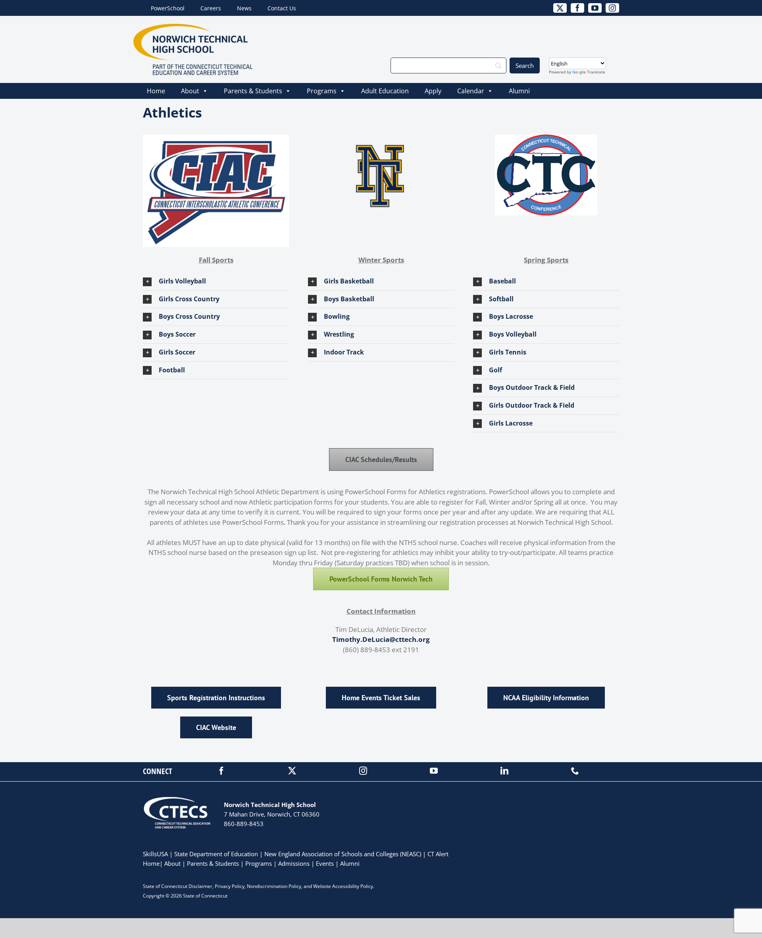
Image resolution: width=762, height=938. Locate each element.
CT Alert (437, 854)
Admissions (294, 863)
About (190, 91)
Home (156, 91)
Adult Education (385, 91)
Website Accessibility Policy (343, 886)
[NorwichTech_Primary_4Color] (192, 27)
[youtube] (434, 771)
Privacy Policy (229, 886)
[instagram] (363, 771)
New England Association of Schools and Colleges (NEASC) (342, 854)
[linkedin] (504, 771)
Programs (322, 91)
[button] (216, 281)
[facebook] (221, 771)
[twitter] (292, 771)
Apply (433, 91)
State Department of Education (216, 854)
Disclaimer (200, 886)
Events (325, 863)
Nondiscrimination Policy (274, 886)
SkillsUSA (156, 854)
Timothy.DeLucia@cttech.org (381, 639)
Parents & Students (253, 91)
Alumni (519, 91)
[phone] (575, 771)
